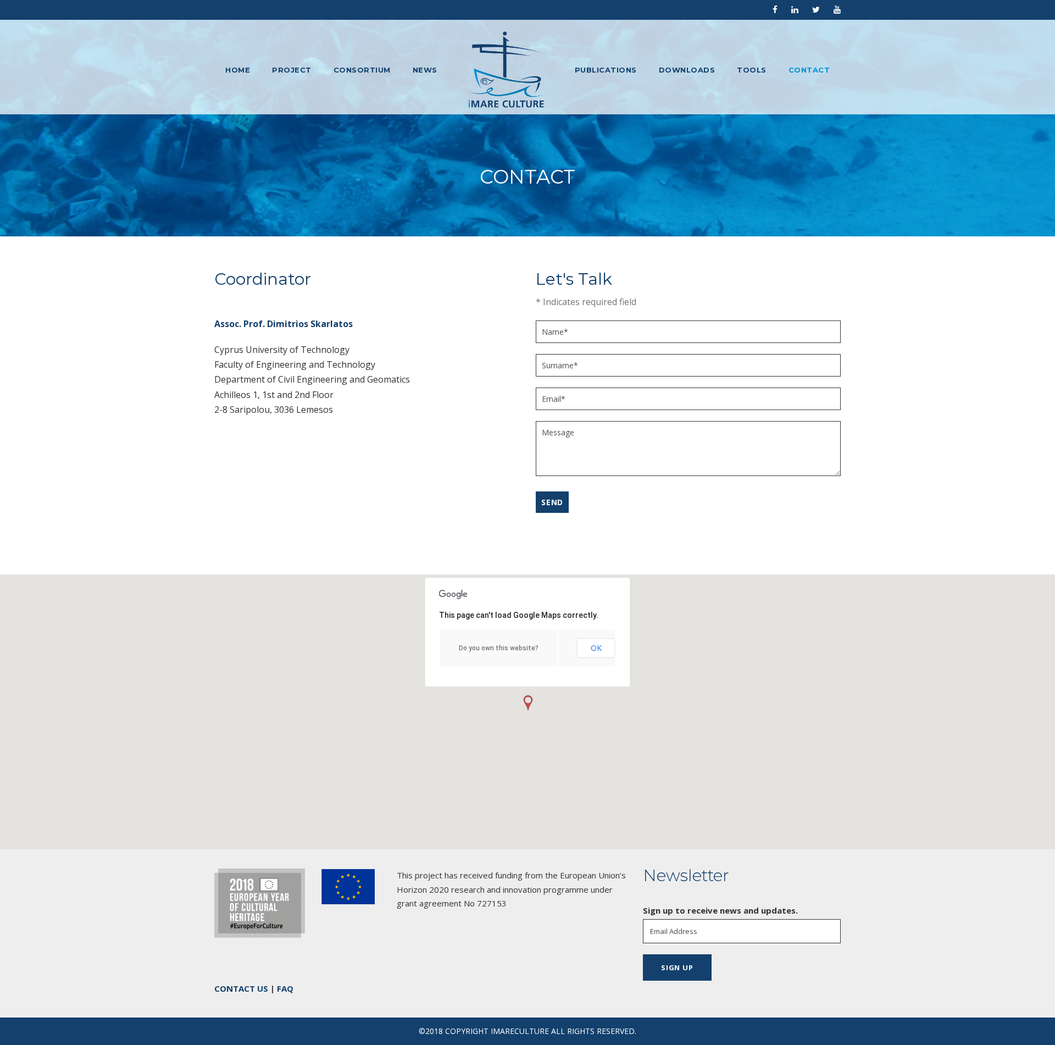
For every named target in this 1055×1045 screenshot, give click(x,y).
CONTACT (809, 69)
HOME (237, 69)
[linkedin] (794, 9)
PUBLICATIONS (606, 69)
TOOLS (752, 69)
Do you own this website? (498, 648)
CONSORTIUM (362, 69)
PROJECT (292, 69)
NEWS (425, 69)
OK (596, 648)
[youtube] (837, 9)
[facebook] (775, 9)
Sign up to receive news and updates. (720, 910)
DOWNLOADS (687, 69)
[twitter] (816, 9)
